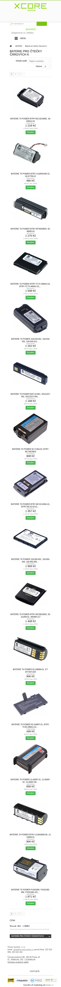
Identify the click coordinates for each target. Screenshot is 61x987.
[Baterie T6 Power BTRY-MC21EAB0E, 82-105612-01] (30, 98)
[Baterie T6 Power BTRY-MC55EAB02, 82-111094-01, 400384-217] (30, 594)
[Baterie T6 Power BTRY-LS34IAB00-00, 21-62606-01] (30, 814)
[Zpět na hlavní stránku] (11, 46)
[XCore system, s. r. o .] (30, 7)
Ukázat (39, 66)
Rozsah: (13, 926)
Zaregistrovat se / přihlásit (22, 33)
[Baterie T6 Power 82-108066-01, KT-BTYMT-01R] (30, 649)
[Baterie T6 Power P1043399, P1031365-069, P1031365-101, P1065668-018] (30, 869)
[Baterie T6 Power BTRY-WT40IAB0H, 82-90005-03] (30, 208)
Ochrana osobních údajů (18, 962)
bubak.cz (49, 985)
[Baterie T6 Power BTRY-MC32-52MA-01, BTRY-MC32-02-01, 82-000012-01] (30, 483)
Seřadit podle (21, 61)
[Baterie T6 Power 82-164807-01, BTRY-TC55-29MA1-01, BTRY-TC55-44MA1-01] (30, 704)
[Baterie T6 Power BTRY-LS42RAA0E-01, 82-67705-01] (30, 153)
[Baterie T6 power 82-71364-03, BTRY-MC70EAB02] (30, 428)
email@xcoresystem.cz (23, 949)
